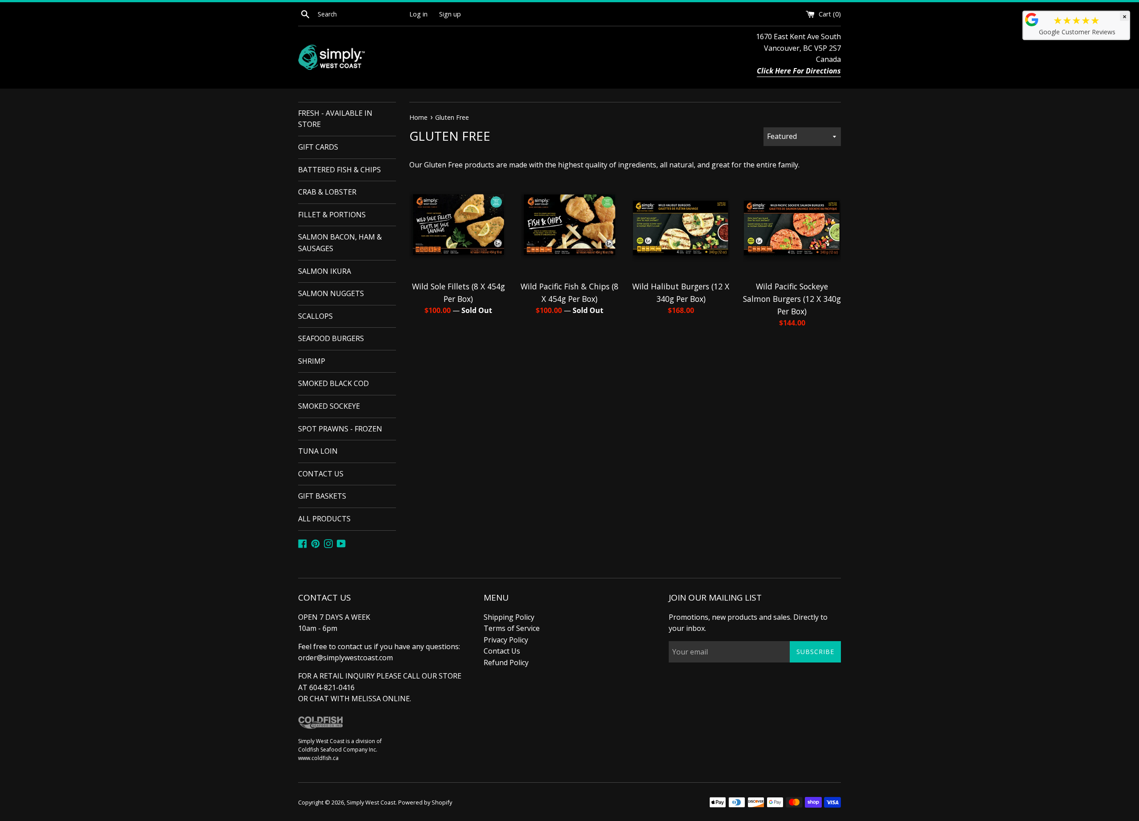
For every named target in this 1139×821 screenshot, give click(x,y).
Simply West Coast (371, 802)
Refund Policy (506, 662)
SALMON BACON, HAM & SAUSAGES (340, 242)
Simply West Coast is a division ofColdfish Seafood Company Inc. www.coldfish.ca (340, 749)
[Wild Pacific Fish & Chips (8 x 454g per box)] (569, 227)
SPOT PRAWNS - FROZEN (340, 429)
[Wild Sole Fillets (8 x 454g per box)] (458, 227)
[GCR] (1032, 20)
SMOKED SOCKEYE (329, 406)
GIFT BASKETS (322, 496)
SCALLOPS (315, 316)
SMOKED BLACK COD (333, 383)
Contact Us (502, 651)
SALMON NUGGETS (331, 293)
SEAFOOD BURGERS (331, 338)
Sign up (450, 14)
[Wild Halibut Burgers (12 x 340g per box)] (681, 227)
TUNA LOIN (318, 451)
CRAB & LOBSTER (327, 192)
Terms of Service (512, 628)
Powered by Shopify (425, 802)
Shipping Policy (509, 617)
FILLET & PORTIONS (332, 214)
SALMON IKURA (324, 271)
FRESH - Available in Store (335, 119)
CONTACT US (320, 474)
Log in (418, 14)
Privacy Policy (506, 640)
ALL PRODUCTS (324, 519)
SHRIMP (311, 361)
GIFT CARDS (318, 147)
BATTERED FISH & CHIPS (339, 170)
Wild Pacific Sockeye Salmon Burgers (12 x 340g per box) (792, 299)
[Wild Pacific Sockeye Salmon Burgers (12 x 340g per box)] (792, 227)
